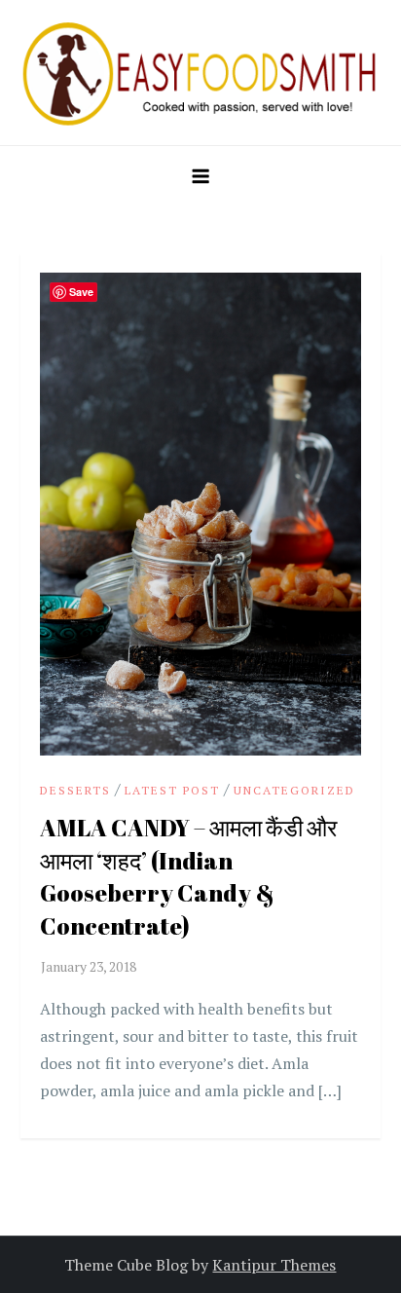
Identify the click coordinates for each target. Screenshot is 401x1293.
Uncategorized (294, 790)
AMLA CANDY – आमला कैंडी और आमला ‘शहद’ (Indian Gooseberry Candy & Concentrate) (188, 877)
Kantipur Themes (274, 1264)
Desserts (75, 790)
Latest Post (172, 790)
